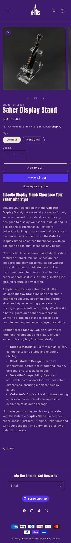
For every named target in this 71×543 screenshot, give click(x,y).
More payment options (35, 186)
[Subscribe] (60, 486)
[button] (7, 11)
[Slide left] (28, 98)
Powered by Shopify (49, 539)
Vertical (12, 139)
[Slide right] (43, 98)
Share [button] (10, 448)
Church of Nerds (29, 539)
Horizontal (33, 139)
